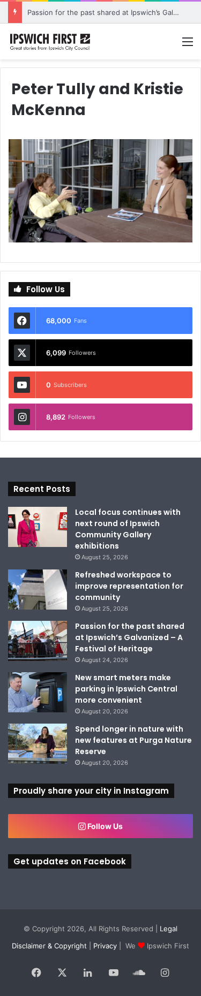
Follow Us (104, 826)
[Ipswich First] (51, 41)
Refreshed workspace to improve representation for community (129, 586)
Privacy (105, 945)
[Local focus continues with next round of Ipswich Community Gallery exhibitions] (37, 527)
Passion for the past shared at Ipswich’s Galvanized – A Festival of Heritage (129, 637)
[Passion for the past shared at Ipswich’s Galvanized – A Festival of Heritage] (37, 641)
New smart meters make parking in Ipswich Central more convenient (126, 688)
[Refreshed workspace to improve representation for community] (37, 589)
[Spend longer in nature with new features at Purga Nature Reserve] (37, 744)
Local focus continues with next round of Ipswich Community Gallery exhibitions (128, 529)
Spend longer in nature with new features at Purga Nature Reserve (133, 740)
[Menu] (187, 45)
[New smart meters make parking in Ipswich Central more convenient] (37, 692)
